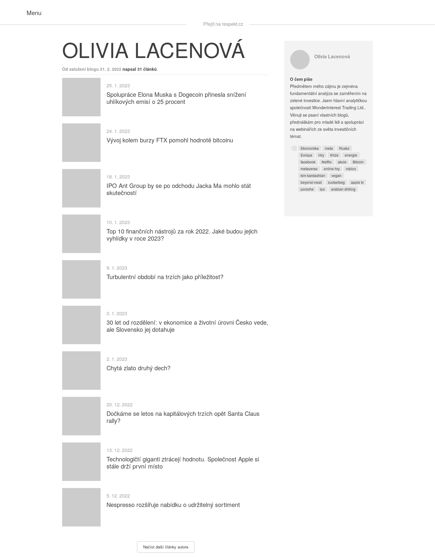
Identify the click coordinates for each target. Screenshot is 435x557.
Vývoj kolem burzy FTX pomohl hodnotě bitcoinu (170, 140)
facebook (308, 161)
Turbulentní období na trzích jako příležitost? (165, 276)
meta (329, 148)
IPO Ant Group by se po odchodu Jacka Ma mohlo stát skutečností (179, 189)
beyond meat (311, 182)
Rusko (344, 148)
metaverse (309, 168)
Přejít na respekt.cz (223, 23)
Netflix (327, 161)
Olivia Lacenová (332, 56)
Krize (334, 154)
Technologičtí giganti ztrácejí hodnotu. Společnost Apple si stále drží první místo (183, 462)
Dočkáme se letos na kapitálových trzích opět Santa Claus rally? (183, 417)
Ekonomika (310, 148)
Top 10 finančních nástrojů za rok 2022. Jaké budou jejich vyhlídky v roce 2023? (182, 234)
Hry (321, 154)
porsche (307, 188)
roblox (351, 168)
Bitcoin (358, 161)
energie (351, 154)
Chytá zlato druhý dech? (138, 367)
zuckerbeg (336, 182)
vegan (336, 175)
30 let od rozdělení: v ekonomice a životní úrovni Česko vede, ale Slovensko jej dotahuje (187, 326)
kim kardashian (313, 175)
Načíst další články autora (165, 547)
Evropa (306, 154)
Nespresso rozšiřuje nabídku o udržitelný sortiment (173, 504)
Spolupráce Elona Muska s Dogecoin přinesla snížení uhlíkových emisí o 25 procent (176, 98)
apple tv (357, 182)
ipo (322, 188)
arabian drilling (343, 188)
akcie (342, 161)
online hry (332, 168)
